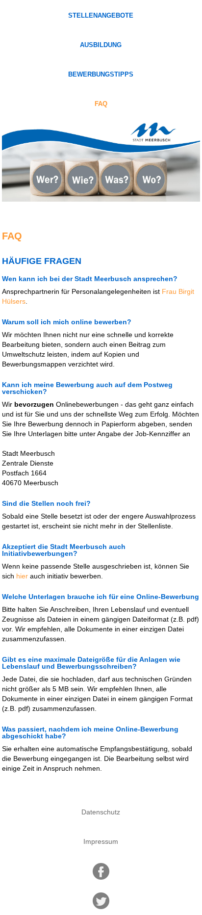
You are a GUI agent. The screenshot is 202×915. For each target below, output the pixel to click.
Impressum (100, 841)
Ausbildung (101, 45)
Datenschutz (100, 812)
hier (22, 576)
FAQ (101, 104)
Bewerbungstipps (100, 74)
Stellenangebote (100, 15)
